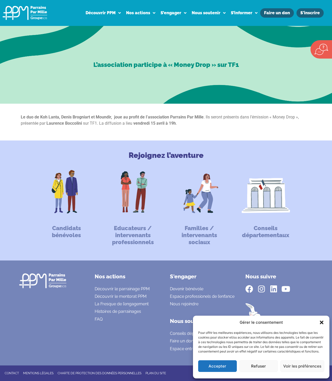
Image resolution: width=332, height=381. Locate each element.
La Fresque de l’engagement (122, 303)
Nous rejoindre (184, 303)
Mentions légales (38, 373)
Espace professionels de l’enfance (202, 296)
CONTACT (12, 373)
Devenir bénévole (186, 288)
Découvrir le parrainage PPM (122, 288)
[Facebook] (249, 289)
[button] (321, 322)
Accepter (217, 366)
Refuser (258, 366)
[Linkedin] (274, 289)
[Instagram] (261, 289)
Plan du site (156, 373)
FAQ (99, 319)
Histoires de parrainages (118, 311)
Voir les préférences (302, 366)
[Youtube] (286, 289)
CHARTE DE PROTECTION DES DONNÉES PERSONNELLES (99, 373)
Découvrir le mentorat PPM (121, 296)
